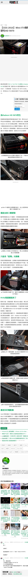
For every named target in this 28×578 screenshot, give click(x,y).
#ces (26, 445)
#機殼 (21, 445)
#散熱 (7, 448)
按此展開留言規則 (17, 574)
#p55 (2, 448)
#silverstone (4, 451)
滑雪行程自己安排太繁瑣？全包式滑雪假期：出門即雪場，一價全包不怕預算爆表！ (15, 533)
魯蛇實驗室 (6, 35)
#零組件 (3, 445)
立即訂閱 (17, 109)
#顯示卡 (15, 445)
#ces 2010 (19, 448)
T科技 (5, 25)
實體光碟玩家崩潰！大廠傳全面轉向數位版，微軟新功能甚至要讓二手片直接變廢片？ (15, 493)
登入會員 (14, 572)
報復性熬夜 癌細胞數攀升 (9, 440)
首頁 (2, 25)
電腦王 (14, 2)
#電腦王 (9, 445)
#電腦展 (16, 451)
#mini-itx (13, 448)
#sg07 (10, 451)
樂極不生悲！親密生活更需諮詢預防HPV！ (14, 434)
